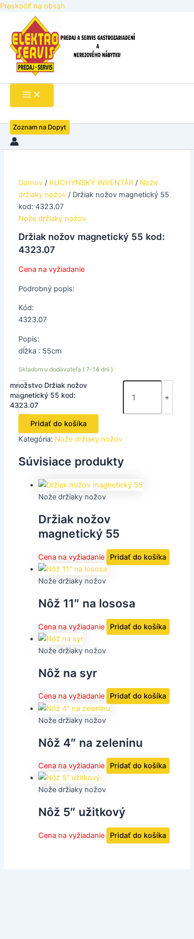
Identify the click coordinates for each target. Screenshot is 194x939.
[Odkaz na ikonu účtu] (14, 143)
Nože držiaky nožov (52, 218)
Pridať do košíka (58, 423)
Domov (30, 182)
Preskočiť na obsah (32, 5)
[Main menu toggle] (32, 95)
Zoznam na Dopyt (39, 127)
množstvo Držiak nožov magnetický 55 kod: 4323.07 (48, 395)
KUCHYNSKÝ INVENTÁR (91, 182)
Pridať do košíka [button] (138, 557)
